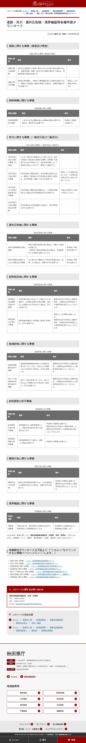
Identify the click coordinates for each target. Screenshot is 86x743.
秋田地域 (60, 699)
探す (44, 740)
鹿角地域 (23, 693)
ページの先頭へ (81, 733)
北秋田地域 (60, 693)
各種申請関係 (47, 630)
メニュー (15, 740)
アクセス (14, 677)
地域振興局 (45, 11)
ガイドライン (41, 724)
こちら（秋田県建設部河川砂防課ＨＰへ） (42, 563)
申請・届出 (29, 13)
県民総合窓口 (71, 11)
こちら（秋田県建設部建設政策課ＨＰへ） (45, 577)
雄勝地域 (60, 711)
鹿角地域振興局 (58, 11)
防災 (73, 740)
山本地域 (23, 699)
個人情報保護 (58, 724)
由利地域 (23, 705)
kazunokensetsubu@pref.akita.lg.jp (29, 604)
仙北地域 (60, 705)
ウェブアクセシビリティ (54, 729)
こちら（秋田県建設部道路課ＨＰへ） (40, 561)
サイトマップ (25, 724)
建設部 (34, 630)
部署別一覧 (34, 11)
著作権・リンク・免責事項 (29, 729)
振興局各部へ (21, 630)
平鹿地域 (23, 711)
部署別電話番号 (30, 677)
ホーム (25, 11)
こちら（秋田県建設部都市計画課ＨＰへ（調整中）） (51, 574)
